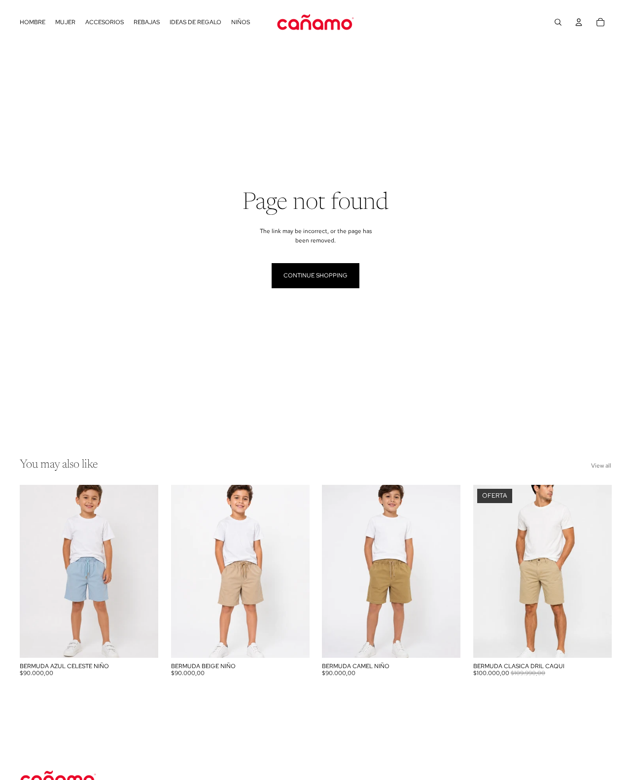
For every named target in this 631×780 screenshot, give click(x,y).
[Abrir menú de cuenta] (579, 22)
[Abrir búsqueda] (558, 22)
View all (601, 466)
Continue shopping (315, 275)
